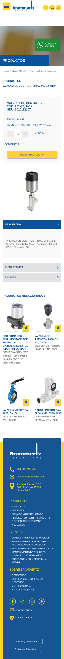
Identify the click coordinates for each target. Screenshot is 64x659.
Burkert (32, 71)
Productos (14, 71)
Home (5, 71)
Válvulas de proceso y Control (50, 71)
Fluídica (23, 71)
